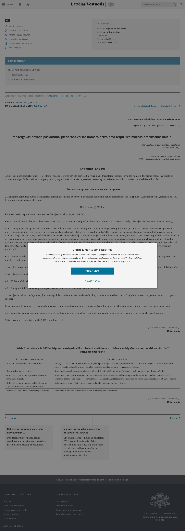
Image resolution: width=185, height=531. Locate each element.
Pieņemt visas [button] (92, 271)
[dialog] (92, 265)
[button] (92, 281)
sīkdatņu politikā (122, 261)
